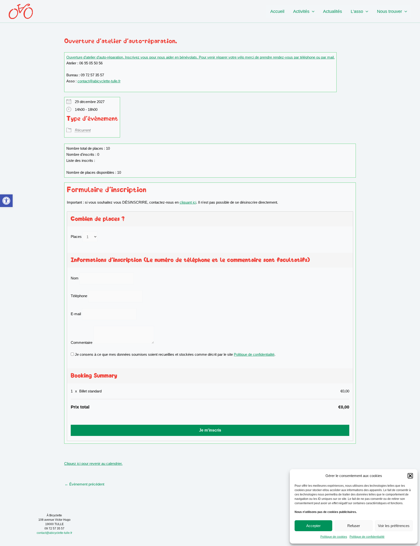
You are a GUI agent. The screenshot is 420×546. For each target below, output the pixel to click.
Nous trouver (389, 11)
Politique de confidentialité (367, 536)
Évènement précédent (84, 484)
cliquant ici (188, 202)
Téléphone (79, 296)
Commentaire (81, 342)
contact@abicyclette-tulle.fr (99, 81)
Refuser (353, 526)
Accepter (313, 526)
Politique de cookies (333, 536)
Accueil (277, 11)
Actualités (332, 11)
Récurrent (83, 130)
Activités (301, 11)
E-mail (76, 314)
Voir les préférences (394, 526)
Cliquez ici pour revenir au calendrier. (93, 463)
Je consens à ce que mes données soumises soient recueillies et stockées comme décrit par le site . (174, 354)
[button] (6, 200)
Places (76, 237)
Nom (75, 278)
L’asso (357, 11)
